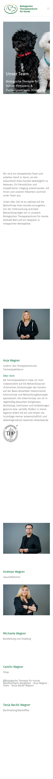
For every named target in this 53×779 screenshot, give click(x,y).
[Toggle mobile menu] (48, 8)
